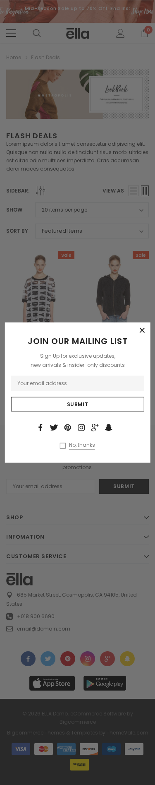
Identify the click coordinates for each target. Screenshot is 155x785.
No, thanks (82, 445)
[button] (142, 331)
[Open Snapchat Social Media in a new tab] (108, 427)
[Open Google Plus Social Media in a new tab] (95, 427)
